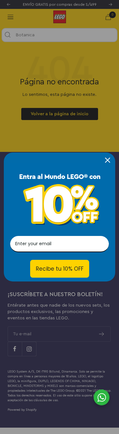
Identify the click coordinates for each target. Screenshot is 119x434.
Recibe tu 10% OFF (59, 269)
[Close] (107, 160)
